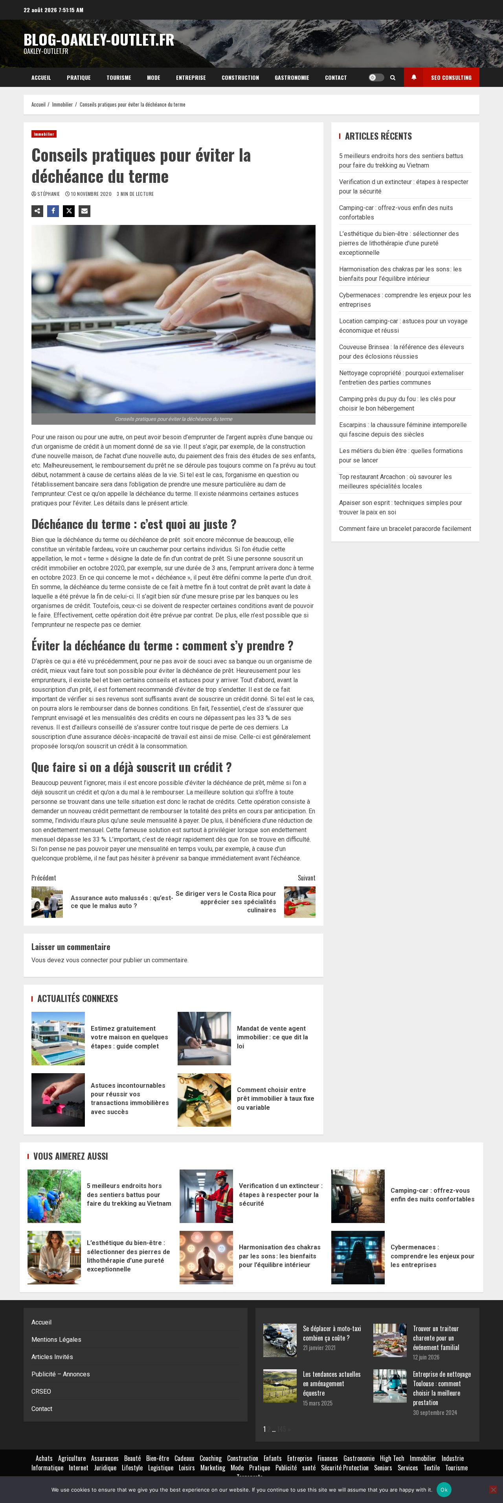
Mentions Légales (56, 1339)
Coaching (211, 1458)
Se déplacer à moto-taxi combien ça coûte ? (332, 1333)
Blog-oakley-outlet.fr (99, 39)
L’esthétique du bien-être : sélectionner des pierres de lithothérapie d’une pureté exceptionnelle (399, 243)
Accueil (41, 77)
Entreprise (191, 77)
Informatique (47, 1467)
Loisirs (187, 1467)
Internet (78, 1467)
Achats (44, 1458)
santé (309, 1467)
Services (408, 1467)
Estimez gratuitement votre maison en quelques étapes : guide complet (58, 1038)
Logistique (160, 1467)
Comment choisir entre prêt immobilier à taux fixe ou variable (204, 1100)
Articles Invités (52, 1357)
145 (281, 1429)
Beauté (132, 1458)
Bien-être (157, 1458)
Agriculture (72, 1458)
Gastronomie (292, 77)
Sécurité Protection (345, 1467)
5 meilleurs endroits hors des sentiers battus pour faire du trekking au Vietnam (54, 1196)
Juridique (105, 1467)
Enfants (273, 1458)
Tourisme (118, 77)
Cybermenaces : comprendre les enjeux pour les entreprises (358, 1257)
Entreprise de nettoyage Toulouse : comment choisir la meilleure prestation (442, 1388)
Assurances (105, 1458)
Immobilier (44, 134)
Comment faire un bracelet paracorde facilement (405, 528)
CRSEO (41, 1391)
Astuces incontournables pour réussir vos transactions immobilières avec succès (58, 1100)
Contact (336, 77)
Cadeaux (184, 1458)
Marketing (212, 1467)
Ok (444, 1489)
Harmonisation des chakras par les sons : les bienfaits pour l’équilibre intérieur (206, 1257)
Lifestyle (132, 1467)
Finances (328, 1458)
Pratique (79, 77)
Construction (240, 77)
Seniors (383, 1467)
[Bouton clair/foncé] (376, 77)
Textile (432, 1467)
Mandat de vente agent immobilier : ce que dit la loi (204, 1038)
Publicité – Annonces (60, 1374)
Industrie (453, 1458)
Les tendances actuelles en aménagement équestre (332, 1383)
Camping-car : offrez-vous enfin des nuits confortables (358, 1196)
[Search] (392, 77)
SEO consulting (451, 77)
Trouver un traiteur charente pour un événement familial (436, 1338)
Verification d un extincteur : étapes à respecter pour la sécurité (206, 1196)
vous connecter (87, 960)
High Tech (392, 1458)
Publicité (286, 1467)
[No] (493, 1490)
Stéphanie (49, 193)
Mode (153, 77)
